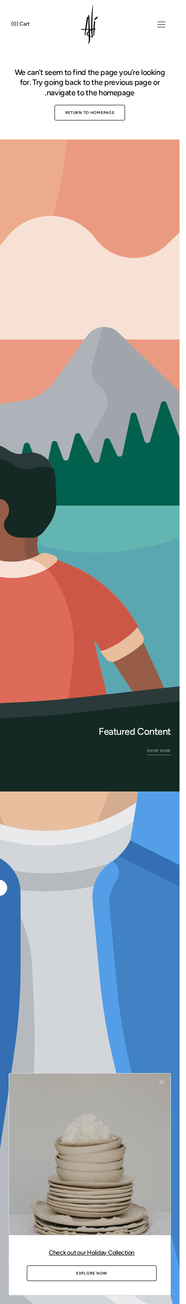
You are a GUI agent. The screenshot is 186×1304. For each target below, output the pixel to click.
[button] (161, 24)
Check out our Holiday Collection (92, 1252)
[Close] (162, 1082)
